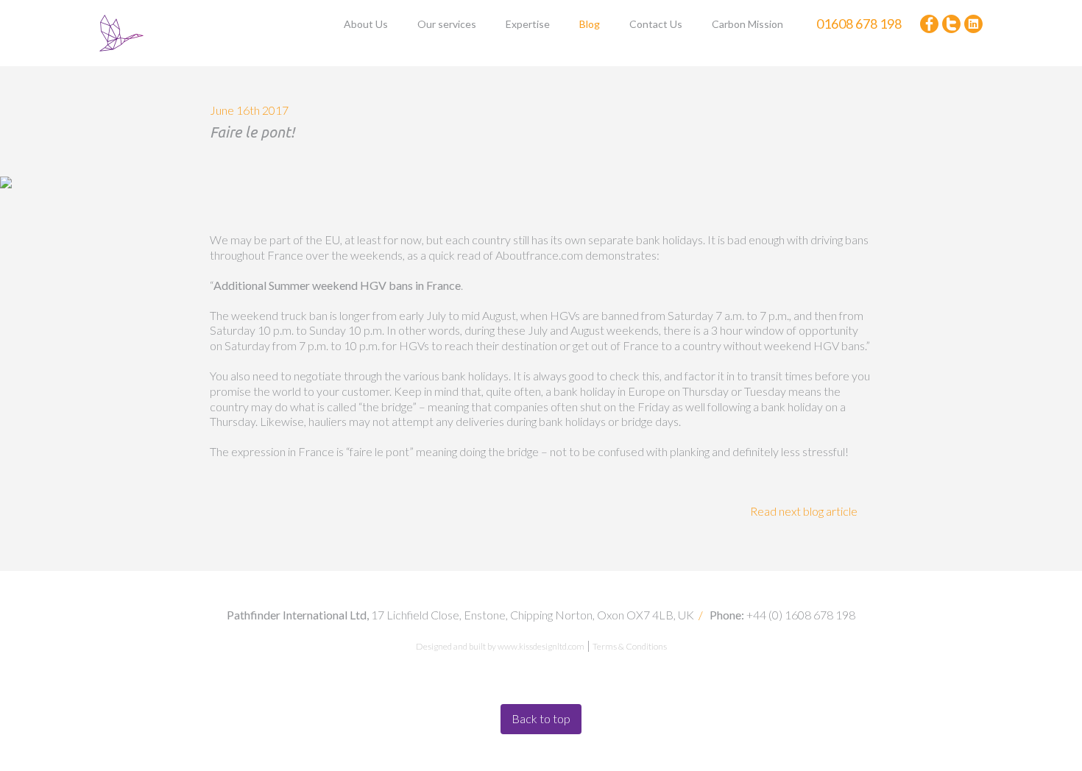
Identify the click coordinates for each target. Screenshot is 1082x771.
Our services (446, 24)
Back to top (541, 718)
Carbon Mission (747, 24)
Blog (589, 24)
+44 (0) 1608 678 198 (800, 615)
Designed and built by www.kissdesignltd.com (500, 646)
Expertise (528, 24)
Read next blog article (804, 511)
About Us (366, 24)
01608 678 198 (859, 23)
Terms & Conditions (630, 646)
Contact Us (655, 24)
